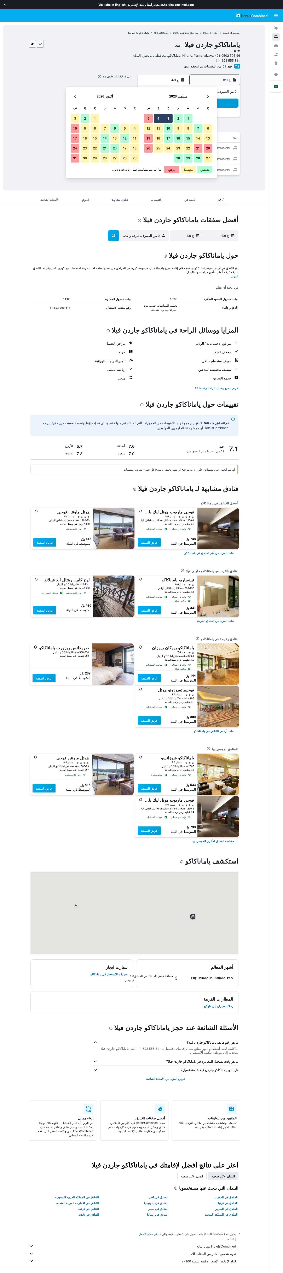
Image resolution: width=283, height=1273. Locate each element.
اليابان (215, 32)
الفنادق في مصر (158, 1209)
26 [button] (148, 148)
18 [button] (158, 138)
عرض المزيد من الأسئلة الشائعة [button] (165, 1079)
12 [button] (148, 128)
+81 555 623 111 (227, 60)
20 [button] (208, 148)
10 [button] (168, 128)
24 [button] (168, 148)
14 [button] (198, 138)
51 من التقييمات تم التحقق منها (205, 66)
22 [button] (188, 148)
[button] (4, 4)
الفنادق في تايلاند (89, 1214)
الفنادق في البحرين (226, 1209)
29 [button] (188, 158)
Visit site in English (112, 4)
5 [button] (148, 118)
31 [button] (75, 158)
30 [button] (178, 158)
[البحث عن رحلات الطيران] (276, 28)
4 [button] (158, 118)
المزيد (234, 276)
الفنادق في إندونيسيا (156, 1203)
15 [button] (188, 138)
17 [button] (168, 138)
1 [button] (188, 118)
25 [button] (158, 148)
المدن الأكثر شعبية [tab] (192, 1176)
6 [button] (208, 128)
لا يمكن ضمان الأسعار (150, 1234)
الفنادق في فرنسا (88, 1209)
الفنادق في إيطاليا (157, 1214)
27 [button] (208, 158)
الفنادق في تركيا (228, 1203)
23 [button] (178, 148)
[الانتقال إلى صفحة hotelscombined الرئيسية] (252, 15)
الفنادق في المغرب (226, 1197)
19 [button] (148, 138)
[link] (209, 553)
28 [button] (198, 158)
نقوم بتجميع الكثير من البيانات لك (213, 1253)
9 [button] (178, 128)
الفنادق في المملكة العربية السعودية (77, 1197)
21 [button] (198, 148)
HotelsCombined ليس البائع (216, 1246)
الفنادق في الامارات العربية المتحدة (77, 1203)
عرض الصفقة (149, 542)
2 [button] (178, 118)
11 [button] (158, 128)
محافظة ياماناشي (189, 32)
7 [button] (198, 128)
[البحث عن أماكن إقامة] (276, 37)
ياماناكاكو (163, 32)
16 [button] (178, 138)
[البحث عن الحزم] (276, 54)
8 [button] (188, 128)
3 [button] (168, 118)
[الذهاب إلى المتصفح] (276, 63)
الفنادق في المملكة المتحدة (221, 1214)
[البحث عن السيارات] (276, 45)
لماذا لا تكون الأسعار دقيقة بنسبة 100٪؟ (209, 1261)
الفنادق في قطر (158, 1197)
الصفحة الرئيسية (231, 32)
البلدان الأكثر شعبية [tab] (223, 1176)
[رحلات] (276, 75)
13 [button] (208, 138)
